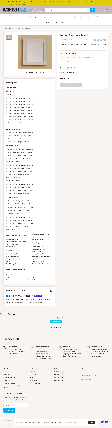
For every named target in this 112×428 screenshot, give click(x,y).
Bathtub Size (61, 17)
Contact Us (83, 372)
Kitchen (97, 17)
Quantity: (63, 78)
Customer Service (9, 377)
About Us (6, 372)
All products (12, 28)
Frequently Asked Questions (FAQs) (12, 387)
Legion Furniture (66, 40)
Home (9, 17)
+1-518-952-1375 (85, 379)
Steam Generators (75, 17)
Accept (92, 422)
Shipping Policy (35, 377)
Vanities (48, 22)
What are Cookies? (71, 422)
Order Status (34, 374)
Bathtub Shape (47, 17)
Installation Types (59, 372)
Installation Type (32, 17)
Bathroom (87, 17)
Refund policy (34, 386)
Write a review (56, 321)
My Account (33, 372)
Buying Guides (59, 377)
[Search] (92, 10)
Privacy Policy (8, 380)
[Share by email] (104, 39)
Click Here (105, 2)
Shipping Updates (9, 383)
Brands (58, 22)
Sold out (71, 84)
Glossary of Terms (59, 380)
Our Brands (7, 374)
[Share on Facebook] (94, 39)
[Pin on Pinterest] (98, 39)
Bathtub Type (18, 17)
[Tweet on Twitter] (101, 39)
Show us (96, 44)
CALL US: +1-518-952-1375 (56, 1)
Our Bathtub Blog (59, 374)
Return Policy (34, 380)
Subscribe (9, 410)
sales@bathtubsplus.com (88, 375)
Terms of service (35, 383)
